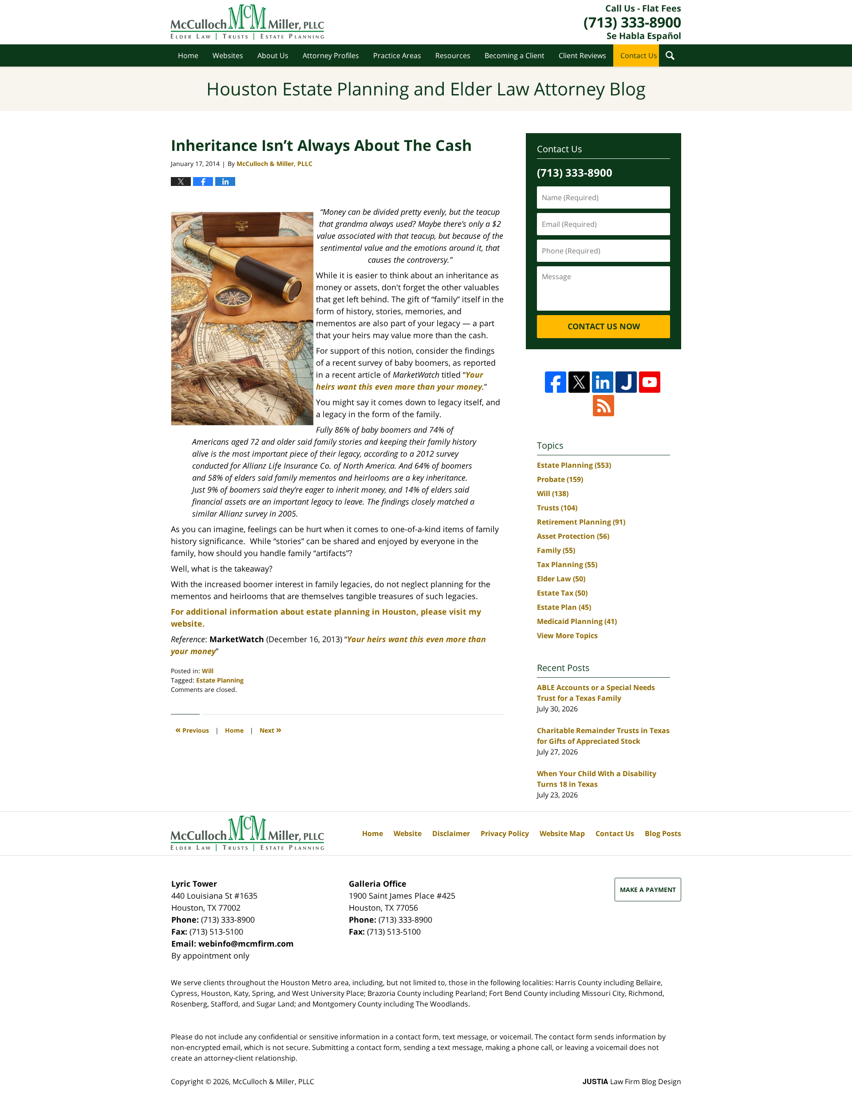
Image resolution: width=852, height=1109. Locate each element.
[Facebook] (555, 382)
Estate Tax (562, 593)
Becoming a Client (514, 55)
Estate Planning (220, 680)
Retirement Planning (581, 522)
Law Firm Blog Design (632, 1081)
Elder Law (561, 579)
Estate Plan (564, 607)
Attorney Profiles (331, 55)
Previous (192, 729)
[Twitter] (579, 382)
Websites (228, 55)
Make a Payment (648, 889)
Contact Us (638, 55)
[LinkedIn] (602, 382)
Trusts (557, 508)
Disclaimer (451, 833)
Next (270, 729)
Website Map (562, 833)
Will (207, 671)
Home (188, 55)
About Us (272, 55)
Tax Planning (567, 564)
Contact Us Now (604, 326)
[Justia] (626, 382)
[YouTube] (649, 382)
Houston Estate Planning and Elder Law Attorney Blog (247, 22)
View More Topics (567, 635)
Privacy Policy (505, 833)
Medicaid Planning (577, 621)
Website (408, 833)
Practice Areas (397, 55)
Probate (560, 479)
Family (556, 550)
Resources (452, 55)
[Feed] (603, 405)
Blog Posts (663, 833)
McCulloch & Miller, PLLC (273, 1081)
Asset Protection (573, 536)
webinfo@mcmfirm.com (246, 943)
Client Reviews (582, 55)
